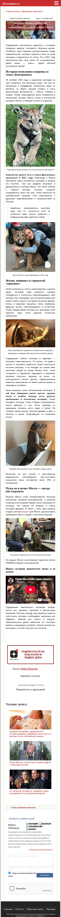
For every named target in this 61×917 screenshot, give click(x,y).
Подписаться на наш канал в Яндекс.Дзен (33, 654)
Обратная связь (35, 909)
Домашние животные (32, 11)
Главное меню (13, 11)
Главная (8, 909)
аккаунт (25, 511)
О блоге (19, 909)
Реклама (51, 909)
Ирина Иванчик (29, 669)
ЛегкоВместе (40, 916)
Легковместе (11, 3)
